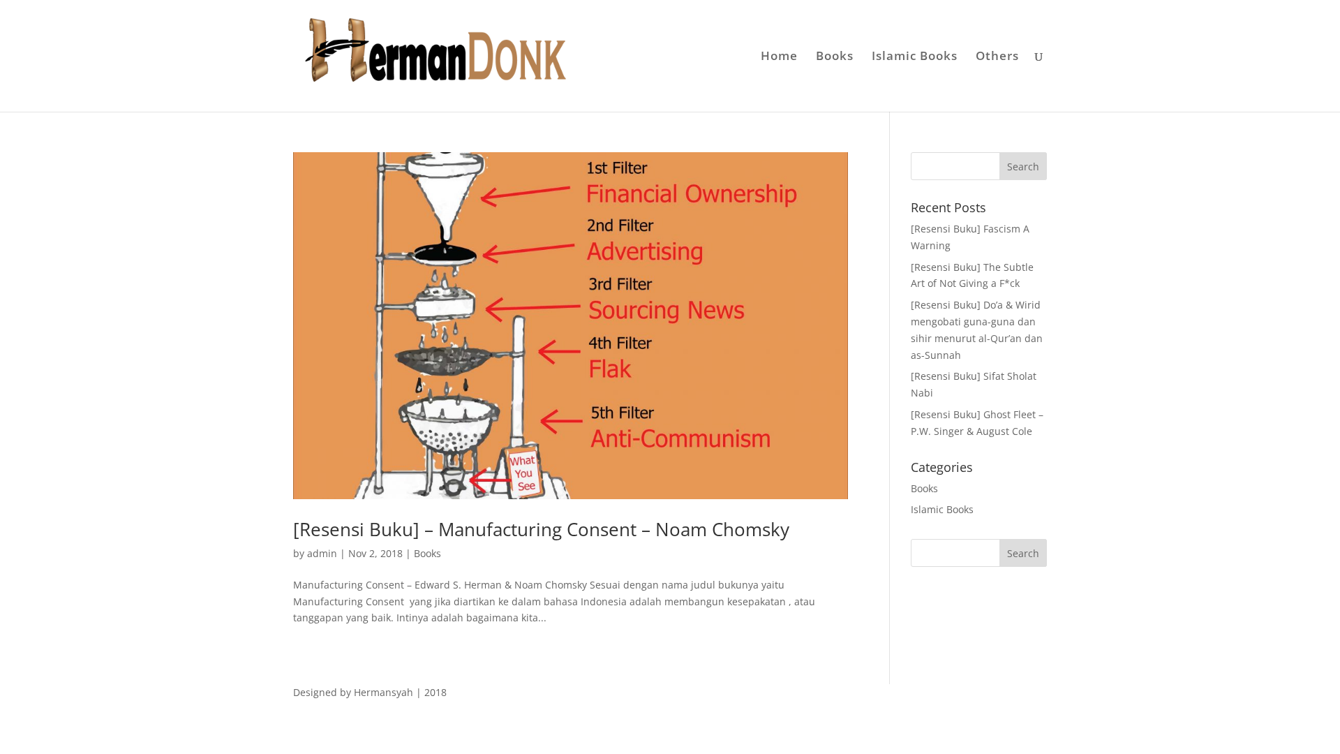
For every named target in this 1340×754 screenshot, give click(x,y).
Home (779, 57)
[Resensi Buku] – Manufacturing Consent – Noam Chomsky (541, 529)
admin (322, 553)
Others (997, 57)
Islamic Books (915, 57)
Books (835, 57)
